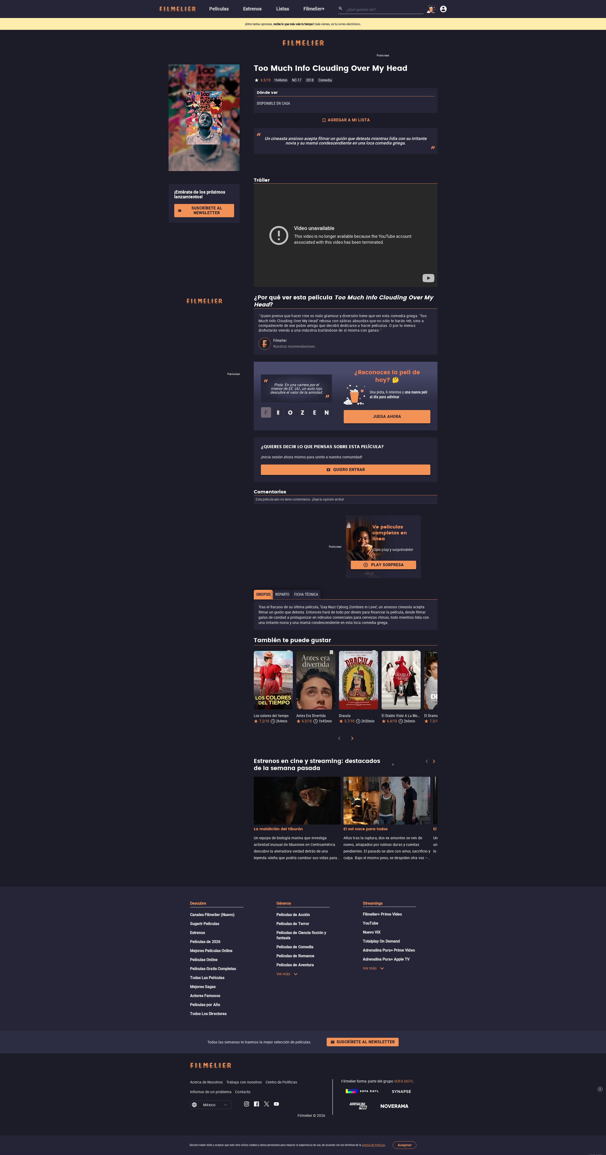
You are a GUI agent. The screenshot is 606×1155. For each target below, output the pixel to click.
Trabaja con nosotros (244, 1082)
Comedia (325, 80)
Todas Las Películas (207, 977)
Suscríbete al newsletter (207, 210)
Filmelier (280, 340)
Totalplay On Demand (381, 941)
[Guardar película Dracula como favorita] (374, 652)
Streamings (373, 903)
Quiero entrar (349, 469)
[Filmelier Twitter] (266, 1104)
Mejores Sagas (203, 986)
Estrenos (197, 932)
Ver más (283, 973)
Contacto (242, 1091)
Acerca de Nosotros (206, 1082)
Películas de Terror (292, 923)
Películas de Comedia (295, 947)
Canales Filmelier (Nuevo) (212, 914)
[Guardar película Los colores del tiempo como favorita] (289, 652)
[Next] (352, 739)
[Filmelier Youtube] (276, 1104)
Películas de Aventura (295, 965)
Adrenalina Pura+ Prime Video (389, 950)
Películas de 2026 (205, 941)
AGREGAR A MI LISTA (349, 120)
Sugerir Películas (204, 923)
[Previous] (339, 739)
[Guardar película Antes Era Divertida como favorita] (331, 652)
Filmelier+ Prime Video (382, 914)
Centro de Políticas (281, 1082)
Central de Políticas (373, 1145)
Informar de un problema (211, 1091)
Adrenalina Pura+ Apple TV (386, 959)
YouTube (371, 923)
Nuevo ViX (372, 932)
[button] (225, 1104)
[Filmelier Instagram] (246, 1104)
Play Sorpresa (387, 565)
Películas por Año (205, 1004)
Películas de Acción (293, 914)
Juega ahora (387, 416)
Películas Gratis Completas (213, 968)
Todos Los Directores (208, 1013)
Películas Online (204, 959)
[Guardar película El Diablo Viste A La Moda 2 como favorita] (416, 652)
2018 (310, 80)
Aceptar (405, 1145)
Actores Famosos (205, 995)
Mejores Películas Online (211, 950)
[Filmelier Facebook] (256, 1104)
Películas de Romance (295, 956)
